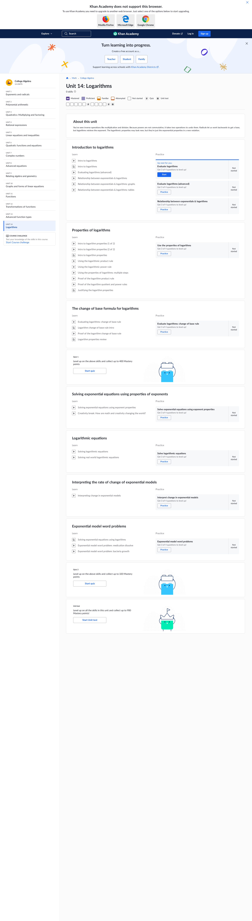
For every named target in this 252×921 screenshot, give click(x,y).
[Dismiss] (247, 2)
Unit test (76, 606)
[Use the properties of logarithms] (80, 104)
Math (74, 78)
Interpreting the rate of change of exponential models (114, 482)
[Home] (67, 78)
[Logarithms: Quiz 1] (88, 104)
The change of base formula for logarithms (105, 308)
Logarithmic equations (89, 438)
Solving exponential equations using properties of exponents (120, 394)
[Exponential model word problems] (104, 104)
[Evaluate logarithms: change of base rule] (84, 104)
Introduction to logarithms (93, 147)
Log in (191, 34)
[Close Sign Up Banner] (247, 43)
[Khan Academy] (126, 33)
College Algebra (87, 78)
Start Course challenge (17, 242)
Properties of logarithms (91, 230)
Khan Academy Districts (143, 67)
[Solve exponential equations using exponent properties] (92, 104)
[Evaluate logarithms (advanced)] (72, 104)
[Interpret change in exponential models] (100, 104)
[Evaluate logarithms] (68, 104)
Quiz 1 (75, 357)
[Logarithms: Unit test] (112, 104)
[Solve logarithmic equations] (96, 104)
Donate (176, 34)
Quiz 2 (75, 569)
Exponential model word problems (99, 526)
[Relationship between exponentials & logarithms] (76, 104)
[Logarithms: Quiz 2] (108, 104)
